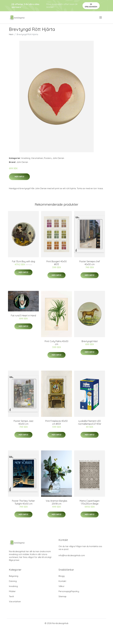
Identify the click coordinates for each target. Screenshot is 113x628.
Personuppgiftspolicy (69, 591)
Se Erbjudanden (91, 5)
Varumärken (37, 158)
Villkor (61, 586)
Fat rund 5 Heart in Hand (23, 315)
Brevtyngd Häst (90, 341)
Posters (48, 158)
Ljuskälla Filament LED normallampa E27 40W (89, 422)
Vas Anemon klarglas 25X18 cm (56, 502)
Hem (11, 34)
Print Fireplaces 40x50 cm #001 (56, 422)
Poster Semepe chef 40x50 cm (89, 263)
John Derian (58, 158)
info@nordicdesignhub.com (72, 555)
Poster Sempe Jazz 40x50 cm (23, 422)
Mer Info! (19, 176)
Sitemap (62, 596)
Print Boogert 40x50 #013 (56, 263)
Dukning (13, 581)
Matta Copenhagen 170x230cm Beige (89, 502)
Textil (11, 596)
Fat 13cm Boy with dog (23, 261)
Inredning (25, 158)
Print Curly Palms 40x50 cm (56, 343)
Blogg (61, 576)
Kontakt (62, 581)
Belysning (13, 576)
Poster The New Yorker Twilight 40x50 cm (23, 502)
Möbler (12, 591)
